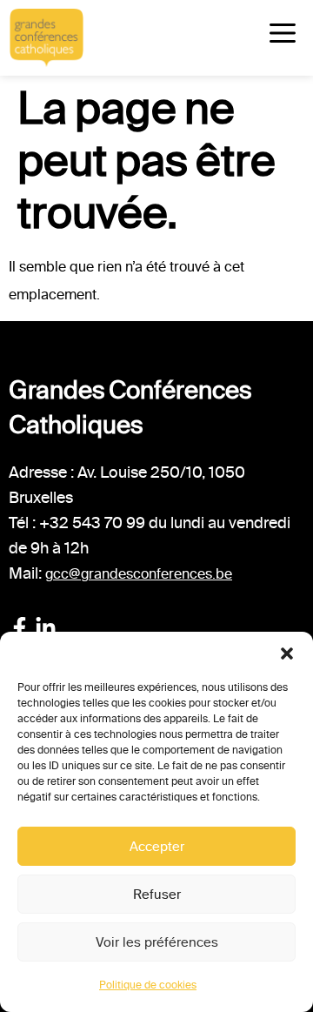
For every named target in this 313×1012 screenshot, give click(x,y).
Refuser (157, 894)
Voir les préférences (157, 942)
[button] (287, 653)
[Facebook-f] (19, 628)
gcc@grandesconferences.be (138, 574)
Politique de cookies (147, 985)
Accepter (157, 847)
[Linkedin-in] (46, 628)
